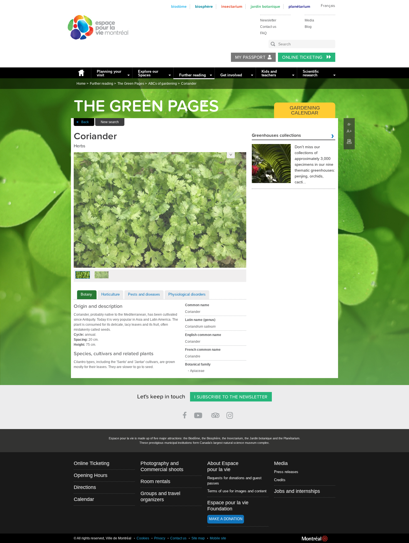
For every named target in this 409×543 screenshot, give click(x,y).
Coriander (188, 84)
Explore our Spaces (148, 73)
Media (309, 20)
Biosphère (204, 6)
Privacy (159, 538)
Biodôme (179, 6)
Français (328, 6)
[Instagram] (230, 414)
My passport (250, 57)
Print (349, 141)
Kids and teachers (269, 73)
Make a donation (225, 519)
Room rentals (155, 481)
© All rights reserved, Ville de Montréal (102, 538)
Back (85, 122)
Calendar (84, 499)
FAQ (263, 33)
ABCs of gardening (162, 84)
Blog (308, 27)
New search (110, 122)
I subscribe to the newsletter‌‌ (231, 397)
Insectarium (231, 6)
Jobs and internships (297, 491)
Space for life (96, 44)
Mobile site (218, 538)
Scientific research (311, 73)
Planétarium (299, 6)
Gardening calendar (305, 110)
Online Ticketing (303, 57)
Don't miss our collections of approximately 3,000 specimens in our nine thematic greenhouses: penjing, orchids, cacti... (315, 164)
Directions (85, 487)
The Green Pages (130, 84)
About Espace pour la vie (222, 466)
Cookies (143, 538)
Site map (198, 538)
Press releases (286, 472)
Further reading (192, 75)
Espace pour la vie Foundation (227, 506)
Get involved (231, 75)
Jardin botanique (265, 6)
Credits (279, 480)
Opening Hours (90, 475)
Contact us (268, 27)
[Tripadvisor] (215, 413)
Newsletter (268, 20)
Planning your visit (109, 73)
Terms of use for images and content (237, 491)
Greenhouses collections (276, 135)
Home (81, 72)
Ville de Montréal (314, 538)
